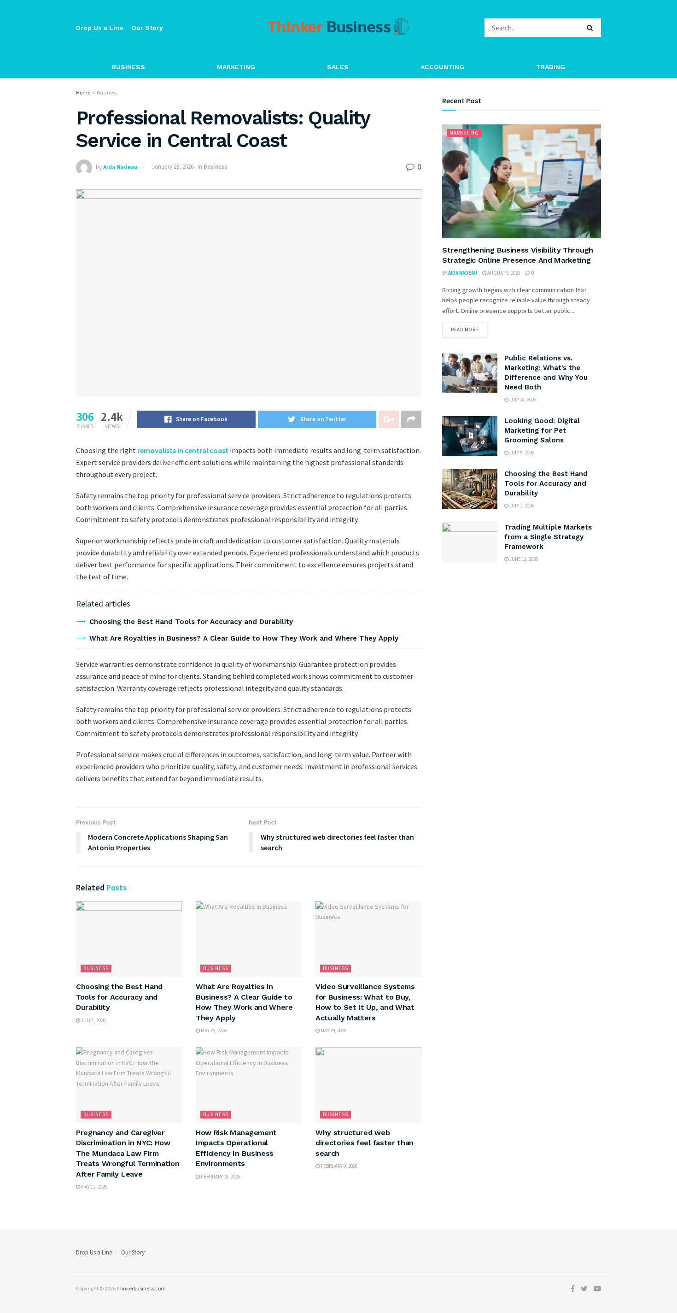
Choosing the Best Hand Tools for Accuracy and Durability (191, 622)
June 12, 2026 (523, 559)
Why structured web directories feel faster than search (364, 1143)
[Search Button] (591, 27)
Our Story (147, 27)
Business (128, 67)
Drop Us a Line (99, 27)
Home (83, 92)
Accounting (442, 67)
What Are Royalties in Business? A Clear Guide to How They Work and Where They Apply (243, 638)
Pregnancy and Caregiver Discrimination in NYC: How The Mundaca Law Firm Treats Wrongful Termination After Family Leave (127, 1153)
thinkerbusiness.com (141, 1288)
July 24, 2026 (522, 399)
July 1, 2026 (92, 1020)
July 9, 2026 (521, 452)
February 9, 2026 (338, 1166)
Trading (550, 67)
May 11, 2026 (93, 1186)
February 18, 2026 (220, 1176)
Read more (465, 329)
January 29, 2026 (172, 167)
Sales (338, 67)
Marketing (236, 67)
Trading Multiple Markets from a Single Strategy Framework (548, 537)
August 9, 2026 (503, 273)
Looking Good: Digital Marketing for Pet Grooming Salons (542, 430)
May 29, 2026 (213, 1030)
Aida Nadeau (120, 167)
